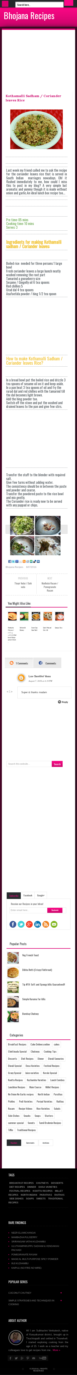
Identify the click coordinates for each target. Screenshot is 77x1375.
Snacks (27, 1116)
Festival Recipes (51, 1066)
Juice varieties (32, 1073)
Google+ (40, 895)
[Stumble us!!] (31, 561)
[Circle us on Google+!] (16, 561)
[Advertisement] (38, 61)
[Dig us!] (38, 561)
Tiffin (10, 1130)
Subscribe (14, 895)
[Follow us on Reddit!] (27, 561)
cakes (56, 1044)
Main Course (35, 1087)
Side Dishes (13, 1116)
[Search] (68, 3)
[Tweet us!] (13, 561)
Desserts (12, 1058)
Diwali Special (14, 1066)
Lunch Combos (57, 1080)
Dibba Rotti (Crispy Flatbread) (37, 970)
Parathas (58, 1094)
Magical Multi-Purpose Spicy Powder (34, 1259)
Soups (38, 1116)
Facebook (28, 895)
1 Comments (21, 663)
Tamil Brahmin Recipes (50, 1123)
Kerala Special (50, 1073)
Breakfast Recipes (17, 1044)
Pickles (11, 1101)
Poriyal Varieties (44, 1101)
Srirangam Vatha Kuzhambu (28, 1241)
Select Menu (5, 4)
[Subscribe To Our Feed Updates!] (24, 561)
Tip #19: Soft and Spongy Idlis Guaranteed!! (43, 984)
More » (56, 1350)
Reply (65, 702)
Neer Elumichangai (23, 1233)
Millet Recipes (52, 1087)
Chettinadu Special (17, 1051)
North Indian (44, 1094)
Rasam (11, 1108)
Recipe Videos (25, 1108)
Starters (49, 1116)
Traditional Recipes (26, 1130)
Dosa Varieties (33, 1066)
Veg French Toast (30, 955)
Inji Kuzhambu (20, 1263)
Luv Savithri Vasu (40, 676)
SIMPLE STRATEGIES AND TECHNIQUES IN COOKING (35, 1302)
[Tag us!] (34, 561)
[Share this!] (9, 561)
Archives (46, 1142)
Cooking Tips (50, 1051)
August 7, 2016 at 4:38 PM (40, 680)
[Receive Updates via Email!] (20, 561)
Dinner (41, 1058)
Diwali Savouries (56, 1058)
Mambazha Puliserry (24, 1237)
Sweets (31, 1123)
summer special (16, 1123)
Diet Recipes (27, 1058)
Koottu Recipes (15, 1080)
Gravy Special (14, 1073)
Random (14, 1142)
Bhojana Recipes (29, 15)
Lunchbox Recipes (16, 1087)
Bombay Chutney (30, 1014)
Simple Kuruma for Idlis (33, 999)
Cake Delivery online (40, 1044)
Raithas (60, 1101)
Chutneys (35, 1051)
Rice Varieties (43, 1108)
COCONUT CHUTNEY (35, 1293)
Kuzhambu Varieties (36, 1080)
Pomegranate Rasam (24, 1254)
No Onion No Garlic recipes (21, 1094)
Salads (57, 1108)
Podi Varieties (26, 1101)
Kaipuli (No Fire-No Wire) (26, 1268)
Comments (50, 663)
